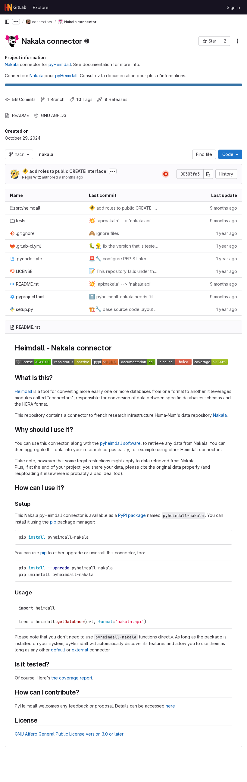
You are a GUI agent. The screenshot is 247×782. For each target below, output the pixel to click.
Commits (24, 99)
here (170, 705)
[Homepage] (15, 7)
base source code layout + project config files (123, 309)
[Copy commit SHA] (208, 174)
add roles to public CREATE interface (64, 171)
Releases (116, 99)
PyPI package (132, 515)
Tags (84, 99)
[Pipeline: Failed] (165, 174)
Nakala (12, 64)
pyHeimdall (59, 64)
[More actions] (237, 41)
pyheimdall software (120, 443)
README (20, 115)
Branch (56, 99)
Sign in (233, 7)
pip (53, 521)
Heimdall (23, 391)
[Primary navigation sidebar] (7, 22)
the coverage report (72, 677)
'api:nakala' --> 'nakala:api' (120, 220)
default (58, 649)
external (80, 649)
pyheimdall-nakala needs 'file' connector (123, 296)
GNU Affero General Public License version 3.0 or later (69, 733)
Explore (40, 7)
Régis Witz (31, 177)
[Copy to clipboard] (225, 537)
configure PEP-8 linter (117, 258)
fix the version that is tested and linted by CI (123, 246)
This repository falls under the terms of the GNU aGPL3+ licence (123, 271)
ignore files (104, 233)
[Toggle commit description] (113, 171)
